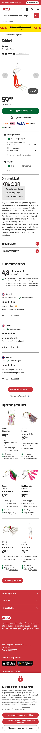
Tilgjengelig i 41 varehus (30, 457)
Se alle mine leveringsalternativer (19, 155)
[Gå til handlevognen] (32, 9)
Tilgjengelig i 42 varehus (11, 457)
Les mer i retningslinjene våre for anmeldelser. (21, 285)
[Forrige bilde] (5, 75)
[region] (20, 703)
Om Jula (6, 601)
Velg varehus (9, 21)
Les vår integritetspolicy (16, 709)
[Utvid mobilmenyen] (38, 9)
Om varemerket (10, 251)
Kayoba (5, 46)
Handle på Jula (9, 593)
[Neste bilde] (36, 75)
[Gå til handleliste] (27, 9)
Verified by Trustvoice (19, 396)
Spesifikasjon (9, 244)
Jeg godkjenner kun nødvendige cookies (20, 722)
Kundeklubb (8, 608)
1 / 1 (31, 91)
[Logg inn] (21, 9)
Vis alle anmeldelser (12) (20, 389)
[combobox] (20, 15)
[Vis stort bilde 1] (20, 75)
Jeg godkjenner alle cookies (20, 715)
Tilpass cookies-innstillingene (20, 728)
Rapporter (15, 315)
